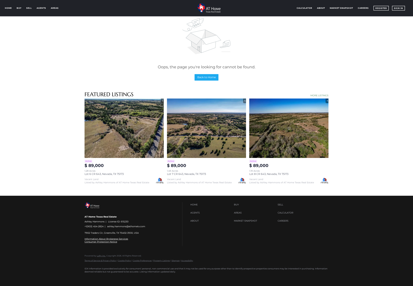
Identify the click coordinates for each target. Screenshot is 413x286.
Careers (363, 8)
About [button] (321, 8)
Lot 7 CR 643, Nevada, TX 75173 (186, 174)
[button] (211, 204)
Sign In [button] (398, 8)
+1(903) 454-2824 (94, 226)
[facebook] (88, 277)
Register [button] (381, 8)
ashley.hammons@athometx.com (126, 226)
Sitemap (175, 260)
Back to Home (206, 77)
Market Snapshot (341, 8)
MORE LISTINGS (319, 95)
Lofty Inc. (101, 256)
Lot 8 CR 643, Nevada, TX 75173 (268, 174)
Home (8, 8)
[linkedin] (98, 277)
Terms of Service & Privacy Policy (100, 260)
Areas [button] (55, 8)
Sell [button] (29, 8)
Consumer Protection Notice (101, 241)
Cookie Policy (124, 260)
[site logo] (95, 211)
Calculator (304, 8)
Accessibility (187, 260)
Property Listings (161, 260)
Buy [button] (19, 8)
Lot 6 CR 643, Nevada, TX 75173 (104, 174)
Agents (41, 8)
